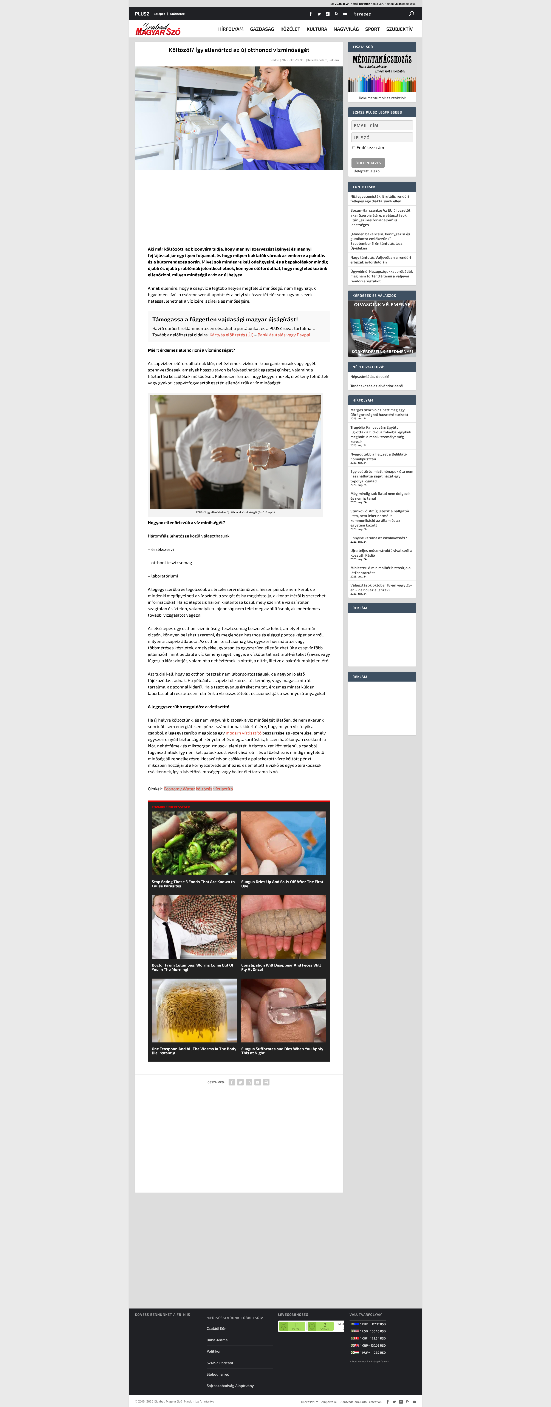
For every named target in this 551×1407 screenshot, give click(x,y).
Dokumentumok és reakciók (382, 97)
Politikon (214, 1351)
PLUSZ (142, 13)
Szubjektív (399, 29)
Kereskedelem (317, 60)
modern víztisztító (244, 732)
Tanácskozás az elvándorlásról (376, 385)
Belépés (159, 13)
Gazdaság (262, 29)
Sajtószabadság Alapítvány (230, 1385)
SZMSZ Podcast (220, 1363)
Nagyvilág (346, 29)
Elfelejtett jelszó (365, 171)
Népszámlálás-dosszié (369, 376)
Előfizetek (177, 13)
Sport (372, 29)
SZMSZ (274, 60)
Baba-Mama (217, 1340)
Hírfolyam (231, 29)
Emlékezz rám (370, 147)
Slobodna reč (218, 1374)
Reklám (333, 60)
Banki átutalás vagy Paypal (284, 334)
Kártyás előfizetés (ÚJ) (231, 334)
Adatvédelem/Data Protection (361, 1402)
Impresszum (309, 1402)
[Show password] (406, 137)
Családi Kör (216, 1328)
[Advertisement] (239, 209)
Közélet (290, 29)
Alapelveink (329, 1402)
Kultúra (317, 29)
